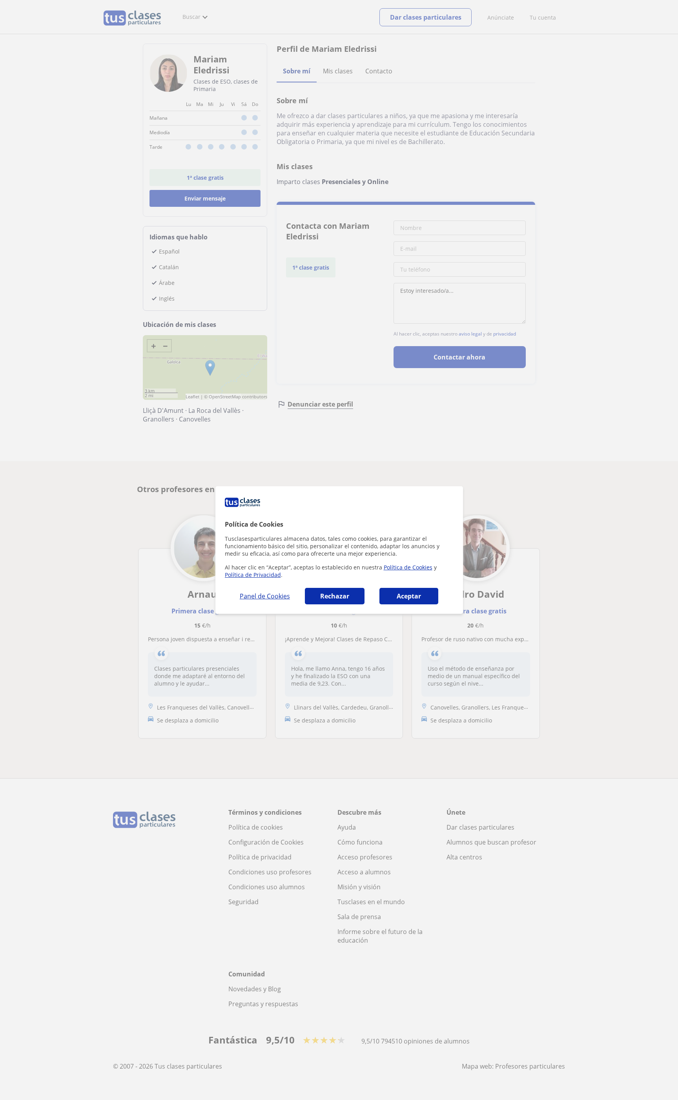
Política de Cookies (408, 567)
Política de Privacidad (253, 574)
